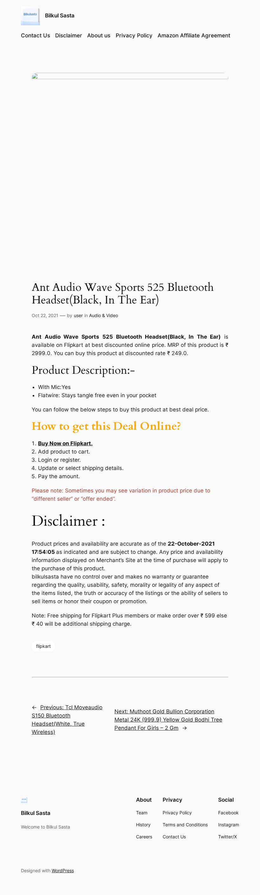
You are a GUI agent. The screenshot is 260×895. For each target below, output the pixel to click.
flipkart (43, 646)
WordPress (63, 870)
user (78, 315)
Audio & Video (103, 315)
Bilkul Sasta (60, 15)
